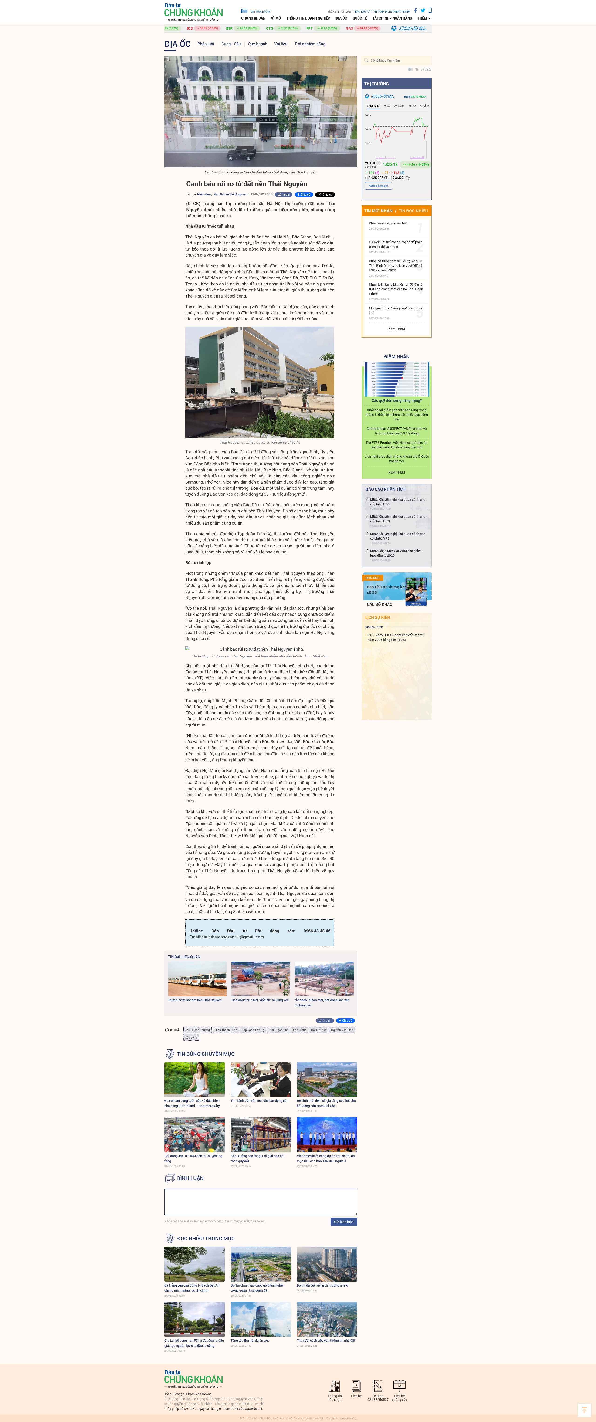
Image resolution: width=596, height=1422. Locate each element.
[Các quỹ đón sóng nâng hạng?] (396, 379)
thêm (422, 18)
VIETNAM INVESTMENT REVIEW (391, 11)
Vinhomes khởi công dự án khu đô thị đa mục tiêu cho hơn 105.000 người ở (326, 1158)
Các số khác (379, 604)
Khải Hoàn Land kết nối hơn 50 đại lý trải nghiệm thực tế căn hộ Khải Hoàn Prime (396, 289)
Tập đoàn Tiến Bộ (253, 1030)
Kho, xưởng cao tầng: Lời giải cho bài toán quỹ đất (257, 1158)
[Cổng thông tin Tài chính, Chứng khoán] (193, 12)
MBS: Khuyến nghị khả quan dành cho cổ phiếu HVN (397, 518)
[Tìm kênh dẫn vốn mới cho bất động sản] (261, 1079)
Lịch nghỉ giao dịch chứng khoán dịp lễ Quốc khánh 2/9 (397, 458)
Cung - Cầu (231, 43)
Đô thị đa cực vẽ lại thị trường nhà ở (322, 1285)
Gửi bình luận (344, 1221)
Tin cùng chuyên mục (205, 1054)
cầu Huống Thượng (197, 1030)
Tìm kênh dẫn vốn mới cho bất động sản (259, 1100)
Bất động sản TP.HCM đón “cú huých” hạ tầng (193, 1158)
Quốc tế (360, 18)
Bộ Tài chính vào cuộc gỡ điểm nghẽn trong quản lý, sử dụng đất (257, 1288)
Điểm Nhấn (397, 356)
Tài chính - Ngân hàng (392, 18)
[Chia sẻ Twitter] (421, 10)
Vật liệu (281, 43)
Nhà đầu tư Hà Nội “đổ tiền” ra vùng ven (260, 1000)
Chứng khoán (253, 18)
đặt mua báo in (261, 11)
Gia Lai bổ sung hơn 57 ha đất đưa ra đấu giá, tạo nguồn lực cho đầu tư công (194, 1343)
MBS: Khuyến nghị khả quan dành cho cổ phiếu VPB (397, 536)
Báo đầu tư (362, 11)
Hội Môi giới (318, 1030)
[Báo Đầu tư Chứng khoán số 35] (416, 592)
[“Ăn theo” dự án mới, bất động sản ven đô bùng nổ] (324, 979)
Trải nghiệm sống (310, 43)
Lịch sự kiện (377, 617)
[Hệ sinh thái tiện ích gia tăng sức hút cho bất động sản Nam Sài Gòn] (327, 1079)
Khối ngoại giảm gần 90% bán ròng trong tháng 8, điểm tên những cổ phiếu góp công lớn (397, 414)
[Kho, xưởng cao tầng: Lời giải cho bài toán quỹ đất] (261, 1134)
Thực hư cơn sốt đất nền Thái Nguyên (195, 1000)
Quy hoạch (257, 43)
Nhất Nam (204, 194)
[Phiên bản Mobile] (428, 10)
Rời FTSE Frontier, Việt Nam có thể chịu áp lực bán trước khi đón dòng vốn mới (396, 444)
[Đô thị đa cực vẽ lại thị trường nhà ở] (327, 1264)
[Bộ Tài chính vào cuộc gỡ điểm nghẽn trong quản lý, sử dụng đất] (261, 1264)
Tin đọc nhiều (413, 210)
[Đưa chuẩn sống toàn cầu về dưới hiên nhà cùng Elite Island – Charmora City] (194, 1079)
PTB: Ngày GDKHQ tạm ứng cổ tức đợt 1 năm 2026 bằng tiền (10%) (396, 637)
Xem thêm (397, 328)
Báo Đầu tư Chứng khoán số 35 (389, 589)
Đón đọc (372, 578)
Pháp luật (205, 43)
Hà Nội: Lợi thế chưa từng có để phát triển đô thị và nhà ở (395, 244)
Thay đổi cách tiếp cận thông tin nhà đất (326, 1340)
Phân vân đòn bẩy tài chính (389, 223)
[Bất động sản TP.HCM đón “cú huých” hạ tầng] (194, 1134)
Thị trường (376, 83)
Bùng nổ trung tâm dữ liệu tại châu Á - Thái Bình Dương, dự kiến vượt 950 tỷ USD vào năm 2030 (396, 265)
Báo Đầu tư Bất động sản (230, 194)
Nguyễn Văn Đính (342, 1030)
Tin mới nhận (378, 210)
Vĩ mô (276, 18)
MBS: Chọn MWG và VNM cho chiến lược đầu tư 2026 (396, 553)
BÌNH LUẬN (190, 1178)
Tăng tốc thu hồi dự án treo (250, 1340)
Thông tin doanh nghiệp (308, 18)
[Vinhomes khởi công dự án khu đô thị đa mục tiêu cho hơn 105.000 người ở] (327, 1134)
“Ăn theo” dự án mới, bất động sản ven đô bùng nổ (322, 1002)
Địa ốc (341, 18)
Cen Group (299, 1030)
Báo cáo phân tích (386, 489)
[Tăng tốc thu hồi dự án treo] (261, 1319)
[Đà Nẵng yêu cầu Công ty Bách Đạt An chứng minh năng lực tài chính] (194, 1264)
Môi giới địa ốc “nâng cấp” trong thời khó (395, 310)
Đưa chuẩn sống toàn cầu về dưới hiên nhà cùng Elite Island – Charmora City (192, 1103)
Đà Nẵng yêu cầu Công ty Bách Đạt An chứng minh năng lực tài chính (191, 1288)
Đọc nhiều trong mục (206, 1239)
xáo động (191, 1037)
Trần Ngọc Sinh (278, 1030)
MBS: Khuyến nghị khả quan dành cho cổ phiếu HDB (397, 501)
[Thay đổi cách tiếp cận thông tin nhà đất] (327, 1319)
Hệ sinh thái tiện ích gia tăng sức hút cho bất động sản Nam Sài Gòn (326, 1103)
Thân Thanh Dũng (225, 1030)
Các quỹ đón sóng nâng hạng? (397, 400)
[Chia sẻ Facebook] (413, 10)
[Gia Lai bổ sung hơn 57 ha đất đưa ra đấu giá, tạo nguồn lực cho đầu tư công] (194, 1319)
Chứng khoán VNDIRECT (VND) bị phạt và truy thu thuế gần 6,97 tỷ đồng (397, 430)
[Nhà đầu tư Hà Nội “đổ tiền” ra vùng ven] (260, 979)
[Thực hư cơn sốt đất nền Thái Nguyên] (197, 979)
